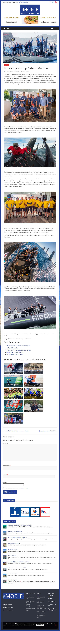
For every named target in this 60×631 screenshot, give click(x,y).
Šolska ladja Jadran (23, 2)
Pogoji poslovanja (7, 604)
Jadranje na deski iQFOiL (48, 431)
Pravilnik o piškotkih (8, 607)
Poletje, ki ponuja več (12, 580)
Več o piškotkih (31, 624)
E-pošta (5, 474)
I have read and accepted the (17, 488)
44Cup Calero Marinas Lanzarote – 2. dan (19, 350)
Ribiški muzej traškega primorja (52, 609)
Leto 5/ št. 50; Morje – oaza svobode (16, 431)
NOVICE (6, 65)
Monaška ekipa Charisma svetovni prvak (18, 346)
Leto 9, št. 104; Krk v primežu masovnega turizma (18, 561)
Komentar (5, 443)
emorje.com (17, 71)
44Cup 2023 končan (12, 348)
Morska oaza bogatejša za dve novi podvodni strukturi (20, 525)
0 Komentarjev (25, 71)
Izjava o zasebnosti (7, 610)
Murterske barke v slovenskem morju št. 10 (17, 537)
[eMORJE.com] (4, 28)
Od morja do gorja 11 (12, 574)
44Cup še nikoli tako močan (15, 354)
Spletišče (5, 482)
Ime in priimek (7, 465)
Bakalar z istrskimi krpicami (14, 543)
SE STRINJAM (40, 624)
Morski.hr (50, 598)
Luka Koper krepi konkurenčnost (15, 531)
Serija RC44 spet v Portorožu (15, 352)
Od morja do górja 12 (12, 549)
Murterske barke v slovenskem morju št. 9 (17, 567)
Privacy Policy (24, 488)
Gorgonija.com (51, 601)
